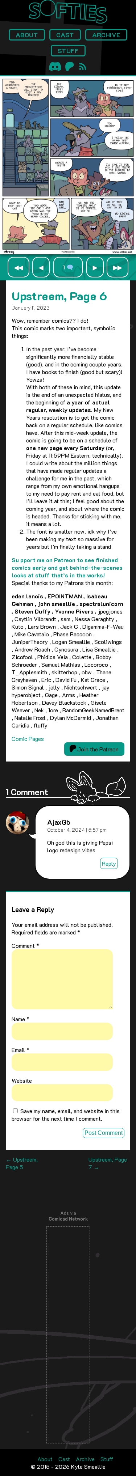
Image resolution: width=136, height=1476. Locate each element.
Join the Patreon (97, 749)
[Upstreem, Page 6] (68, 252)
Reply (109, 863)
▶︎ (95, 267)
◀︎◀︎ (18, 267)
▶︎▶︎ (117, 267)
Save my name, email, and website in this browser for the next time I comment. (66, 1114)
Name (20, 1019)
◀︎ (41, 267)
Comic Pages (28, 738)
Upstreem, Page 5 (22, 1163)
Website (22, 1080)
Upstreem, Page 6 (59, 295)
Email (20, 1049)
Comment (25, 945)
